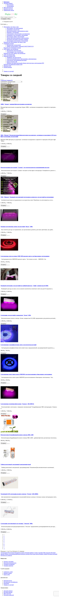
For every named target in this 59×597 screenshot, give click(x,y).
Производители (8, 580)
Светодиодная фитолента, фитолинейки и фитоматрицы (21, 59)
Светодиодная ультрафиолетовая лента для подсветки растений (18, 344)
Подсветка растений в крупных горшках (17, 39)
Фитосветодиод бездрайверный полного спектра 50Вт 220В (17, 435)
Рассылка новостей (9, 595)
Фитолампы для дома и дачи (11, 26)
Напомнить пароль (20, 552)
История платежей (52, 554)
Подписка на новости (6, 555)
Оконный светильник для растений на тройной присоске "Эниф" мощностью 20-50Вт (24, 285)
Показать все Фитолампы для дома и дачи (15, 42)
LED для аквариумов (9, 54)
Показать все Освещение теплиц (12, 47)
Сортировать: (4, 81)
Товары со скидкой (9, 71)
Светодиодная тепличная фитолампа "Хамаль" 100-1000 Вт (17, 404)
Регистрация (10, 4)
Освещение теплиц (9, 43)
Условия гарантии (8, 565)
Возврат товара (43, 554)
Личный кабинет (29, 552)
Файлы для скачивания (11, 554)
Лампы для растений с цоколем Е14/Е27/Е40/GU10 (20, 46)
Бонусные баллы (34, 554)
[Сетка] (2, 79)
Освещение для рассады (13, 29)
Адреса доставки (38, 552)
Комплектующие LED (9, 56)
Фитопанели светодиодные (14, 50)
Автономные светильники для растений (17, 40)
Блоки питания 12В (12, 61)
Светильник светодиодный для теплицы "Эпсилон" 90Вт (17, 523)
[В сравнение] (9, 114)
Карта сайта (7, 574)
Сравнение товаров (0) (7, 80)
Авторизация (10, 6)
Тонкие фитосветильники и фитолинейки (18, 38)
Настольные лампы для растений (15, 36)
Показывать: (4, 83)
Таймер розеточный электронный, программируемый (16, 464)
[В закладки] (7, 114)
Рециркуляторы (8, 67)
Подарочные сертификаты (11, 582)
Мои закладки (47, 552)
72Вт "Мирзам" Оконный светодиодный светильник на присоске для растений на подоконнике (27, 197)
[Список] (1, 79)
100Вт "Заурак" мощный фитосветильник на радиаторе (16, 104)
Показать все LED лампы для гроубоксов (14, 53)
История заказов (8, 592)
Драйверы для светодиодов (14, 57)
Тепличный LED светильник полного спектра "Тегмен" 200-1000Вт (19, 494)
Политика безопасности (10, 563)
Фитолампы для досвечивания (15, 28)
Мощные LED (7, 66)
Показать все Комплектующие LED (13, 64)
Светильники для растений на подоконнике (18, 33)
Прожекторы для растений (14, 45)
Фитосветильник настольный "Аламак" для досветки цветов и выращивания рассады (25, 167)
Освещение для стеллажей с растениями (17, 35)
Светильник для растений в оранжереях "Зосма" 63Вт (16, 315)
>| (4, 548)
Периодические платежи (23, 554)
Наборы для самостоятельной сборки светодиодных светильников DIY (25, 63)
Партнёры (6, 583)
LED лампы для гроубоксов (11, 49)
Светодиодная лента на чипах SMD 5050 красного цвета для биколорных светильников (25, 256)
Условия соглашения (9, 564)
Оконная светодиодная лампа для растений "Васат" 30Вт (17, 226)
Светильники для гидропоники (15, 52)
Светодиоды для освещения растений (17, 60)
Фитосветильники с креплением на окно (17, 31)
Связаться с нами (8, 571)
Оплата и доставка (8, 561)
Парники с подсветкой (13, 32)
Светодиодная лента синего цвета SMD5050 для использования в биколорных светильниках (26, 374)
